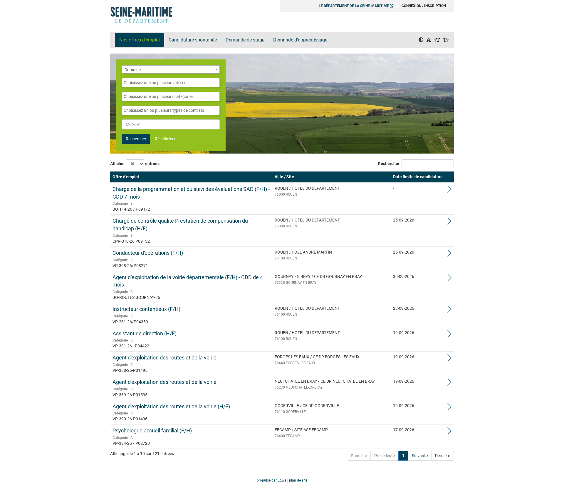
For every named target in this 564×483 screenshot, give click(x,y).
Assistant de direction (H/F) (145, 333)
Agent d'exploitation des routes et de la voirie (164, 357)
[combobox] (171, 69)
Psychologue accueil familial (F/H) (152, 430)
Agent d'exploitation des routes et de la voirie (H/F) (171, 406)
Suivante (420, 455)
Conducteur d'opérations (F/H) (148, 253)
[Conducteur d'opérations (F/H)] (449, 254)
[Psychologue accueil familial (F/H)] (449, 432)
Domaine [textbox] (133, 69)
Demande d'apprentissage (300, 40)
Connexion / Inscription (424, 6)
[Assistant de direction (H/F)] (449, 335)
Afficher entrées (135, 163)
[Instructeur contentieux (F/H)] (449, 311)
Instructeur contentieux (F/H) (146, 309)
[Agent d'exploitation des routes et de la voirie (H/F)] (449, 408)
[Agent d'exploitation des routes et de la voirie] (449, 359)
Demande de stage (245, 40)
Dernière (442, 455)
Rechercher (136, 138)
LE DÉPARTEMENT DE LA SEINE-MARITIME (354, 6)
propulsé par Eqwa (272, 480)
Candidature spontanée (193, 40)
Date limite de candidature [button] (418, 176)
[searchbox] (171, 83)
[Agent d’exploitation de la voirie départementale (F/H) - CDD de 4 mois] (449, 279)
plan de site (298, 480)
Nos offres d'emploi (139, 40)
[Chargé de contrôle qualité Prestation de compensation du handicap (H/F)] (449, 222)
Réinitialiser (165, 138)
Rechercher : (390, 163)
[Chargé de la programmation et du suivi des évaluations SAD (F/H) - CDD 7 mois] (449, 191)
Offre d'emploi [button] (126, 176)
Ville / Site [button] (284, 176)
